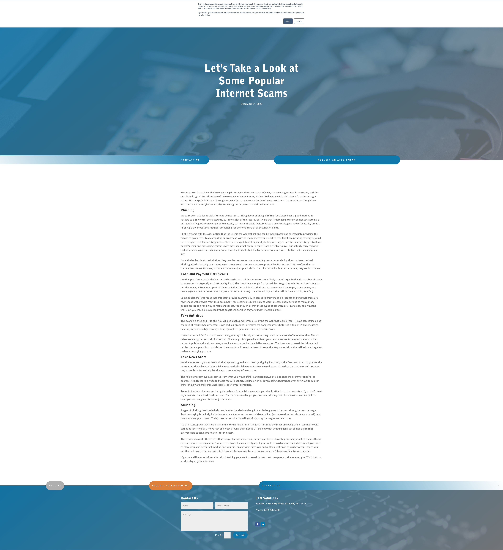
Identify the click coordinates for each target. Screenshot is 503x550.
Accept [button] (288, 21)
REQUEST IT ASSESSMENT (170, 485)
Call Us (55, 485)
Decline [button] (299, 21)
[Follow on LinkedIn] (263, 524)
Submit (240, 535)
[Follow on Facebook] (257, 524)
